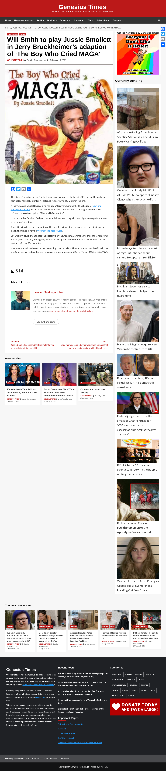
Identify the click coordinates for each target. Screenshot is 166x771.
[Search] (159, 20)
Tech (153, 690)
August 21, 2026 (46, 648)
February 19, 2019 (58, 60)
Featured (131, 680)
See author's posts (46, 321)
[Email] (162, 39)
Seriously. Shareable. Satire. (17, 758)
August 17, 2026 (87, 398)
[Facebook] (162, 29)
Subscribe (102, 20)
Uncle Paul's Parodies (65, 399)
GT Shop (62, 728)
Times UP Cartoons (67, 733)
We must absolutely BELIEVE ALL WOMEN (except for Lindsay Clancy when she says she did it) (83, 675)
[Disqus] (59, 440)
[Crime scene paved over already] (95, 374)
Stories (10, 626)
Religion (74, 626)
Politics (40, 20)
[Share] (162, 44)
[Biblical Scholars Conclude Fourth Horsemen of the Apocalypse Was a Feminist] (146, 620)
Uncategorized (118, 695)
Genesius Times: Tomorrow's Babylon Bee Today (80, 742)
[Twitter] (162, 34)
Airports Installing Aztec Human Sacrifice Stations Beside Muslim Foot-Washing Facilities (80, 692)
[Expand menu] (69, 20)
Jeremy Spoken (90, 644)
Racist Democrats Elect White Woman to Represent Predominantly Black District (59, 392)
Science (64, 20)
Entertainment (13, 34)
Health (141, 680)
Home (8, 20)
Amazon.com (40, 697)
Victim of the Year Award (49, 230)
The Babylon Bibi (100, 396)
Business (52, 20)
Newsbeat (23, 20)
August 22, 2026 (14, 648)
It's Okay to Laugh (66, 738)
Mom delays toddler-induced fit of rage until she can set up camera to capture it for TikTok (82, 684)
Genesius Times (82, 6)
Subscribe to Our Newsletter (71, 724)
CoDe (104, 766)
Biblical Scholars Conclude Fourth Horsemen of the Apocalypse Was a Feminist (145, 635)
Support (117, 20)
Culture (77, 20)
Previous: (32, 345)
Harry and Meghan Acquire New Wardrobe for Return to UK (114, 635)
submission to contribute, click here (38, 684)
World (90, 20)
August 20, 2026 (140, 646)
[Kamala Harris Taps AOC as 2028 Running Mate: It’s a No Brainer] (22, 374)
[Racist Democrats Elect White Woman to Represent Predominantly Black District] (59, 374)
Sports (134, 690)
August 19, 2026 (14, 401)
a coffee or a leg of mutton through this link (71, 310)
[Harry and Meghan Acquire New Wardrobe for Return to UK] (114, 620)
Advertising (116, 674)
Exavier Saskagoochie (36, 60)
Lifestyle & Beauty (45, 626)
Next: (84, 345)
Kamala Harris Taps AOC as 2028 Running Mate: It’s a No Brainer (22, 392)
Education (150, 674)
